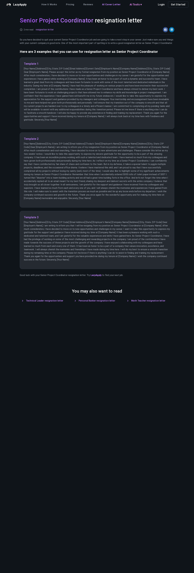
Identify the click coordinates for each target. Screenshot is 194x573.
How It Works (49, 4)
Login (161, 4)
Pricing (70, 4)
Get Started (178, 4)
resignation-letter (45, 29)
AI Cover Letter (111, 4)
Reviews (88, 4)
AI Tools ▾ (136, 4)
